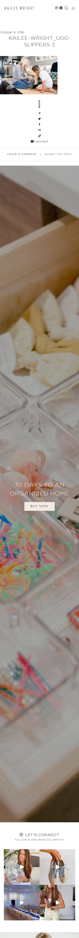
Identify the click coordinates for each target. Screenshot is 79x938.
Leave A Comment (22, 154)
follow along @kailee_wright (39, 840)
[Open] (22, 867)
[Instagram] (36, 881)
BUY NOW (39, 506)
